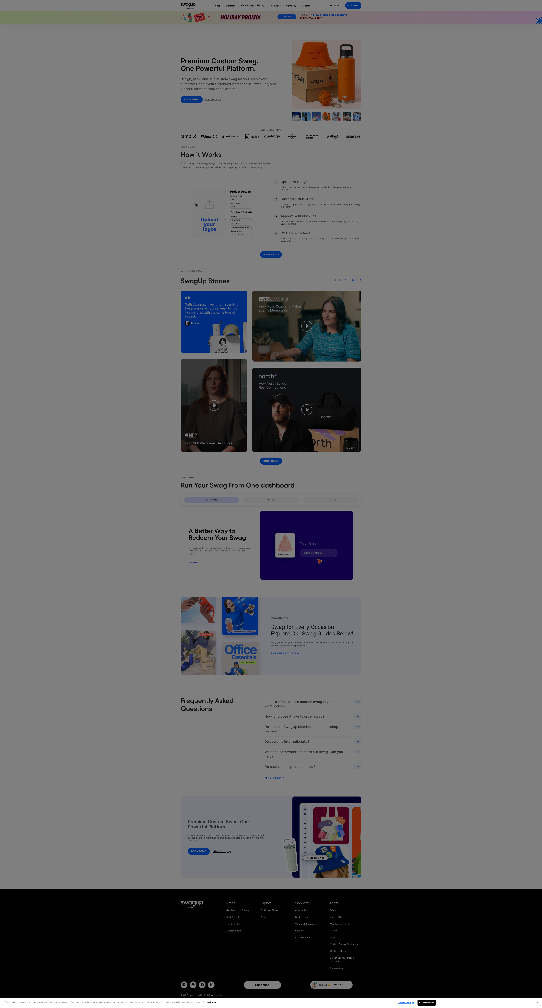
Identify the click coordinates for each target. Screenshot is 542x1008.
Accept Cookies (426, 1003)
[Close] (537, 1003)
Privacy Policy (209, 1002)
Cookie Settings (406, 1003)
